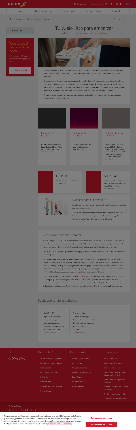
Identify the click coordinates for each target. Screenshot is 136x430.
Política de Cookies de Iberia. (59, 423)
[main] (68, 421)
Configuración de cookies (101, 418)
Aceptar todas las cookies (101, 424)
